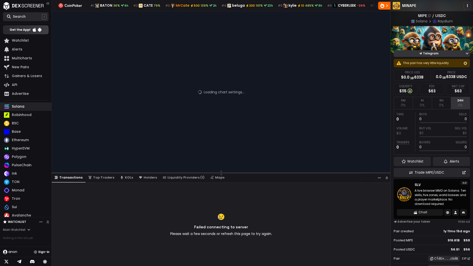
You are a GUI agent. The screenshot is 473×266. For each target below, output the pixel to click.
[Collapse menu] (47, 3)
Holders (150, 177)
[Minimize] (379, 178)
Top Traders (103, 177)
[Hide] (465, 63)
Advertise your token (413, 221)
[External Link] (464, 172)
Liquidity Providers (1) (186, 177)
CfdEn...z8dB (446, 258)
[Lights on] (45, 261)
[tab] (403, 103)
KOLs (129, 177)
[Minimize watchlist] (41, 222)
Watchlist (17, 222)
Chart (423, 212)
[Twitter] (6, 261)
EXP (464, 258)
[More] (467, 5)
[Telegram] (19, 261)
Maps (219, 177)
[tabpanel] (432, 132)
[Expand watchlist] (47, 222)
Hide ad (464, 221)
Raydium (445, 21)
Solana (421, 21)
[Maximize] (386, 178)
